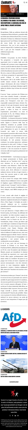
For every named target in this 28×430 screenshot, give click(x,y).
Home (3, 14)
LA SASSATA (10, 14)
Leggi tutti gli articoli (14, 382)
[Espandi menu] (26, 2)
